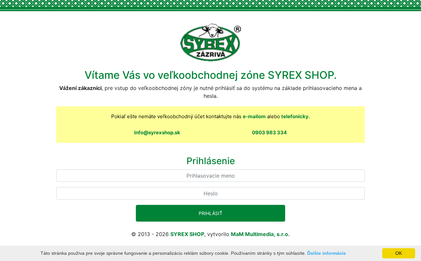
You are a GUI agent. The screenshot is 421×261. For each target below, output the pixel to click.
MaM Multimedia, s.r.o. (260, 234)
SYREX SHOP (187, 234)
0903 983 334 (269, 132)
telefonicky (295, 116)
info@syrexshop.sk (157, 132)
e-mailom (254, 116)
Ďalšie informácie (326, 253)
